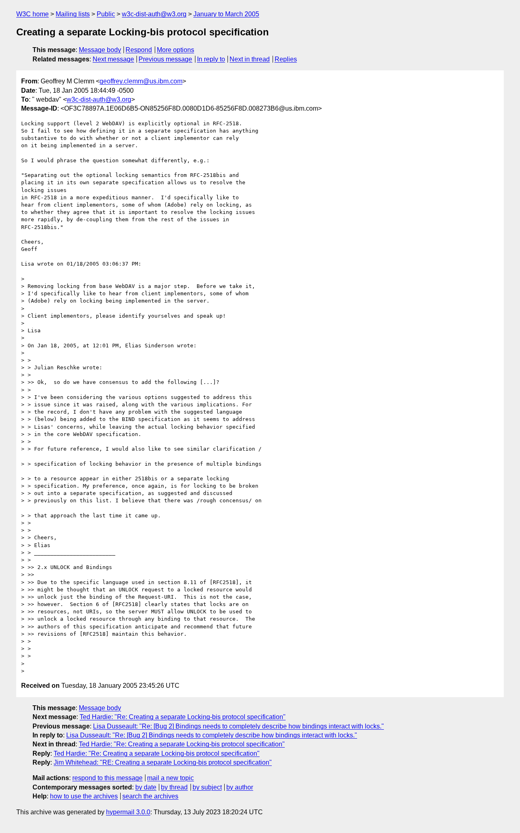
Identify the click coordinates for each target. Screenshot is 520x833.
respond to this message (107, 777)
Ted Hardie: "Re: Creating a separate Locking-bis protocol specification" (183, 716)
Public (106, 14)
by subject (207, 787)
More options (175, 49)
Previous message (165, 59)
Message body (100, 49)
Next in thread (250, 59)
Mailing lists (73, 14)
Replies (286, 59)
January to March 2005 (226, 14)
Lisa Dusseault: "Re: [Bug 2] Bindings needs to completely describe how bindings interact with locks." (238, 726)
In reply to (211, 59)
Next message (113, 59)
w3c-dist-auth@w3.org (154, 14)
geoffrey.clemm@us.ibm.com (141, 81)
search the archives (150, 796)
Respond (139, 49)
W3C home (32, 14)
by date (145, 787)
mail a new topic (170, 777)
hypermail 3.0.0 (128, 812)
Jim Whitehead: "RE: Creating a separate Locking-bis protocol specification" (163, 762)
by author (239, 787)
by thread (174, 787)
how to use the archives (84, 796)
